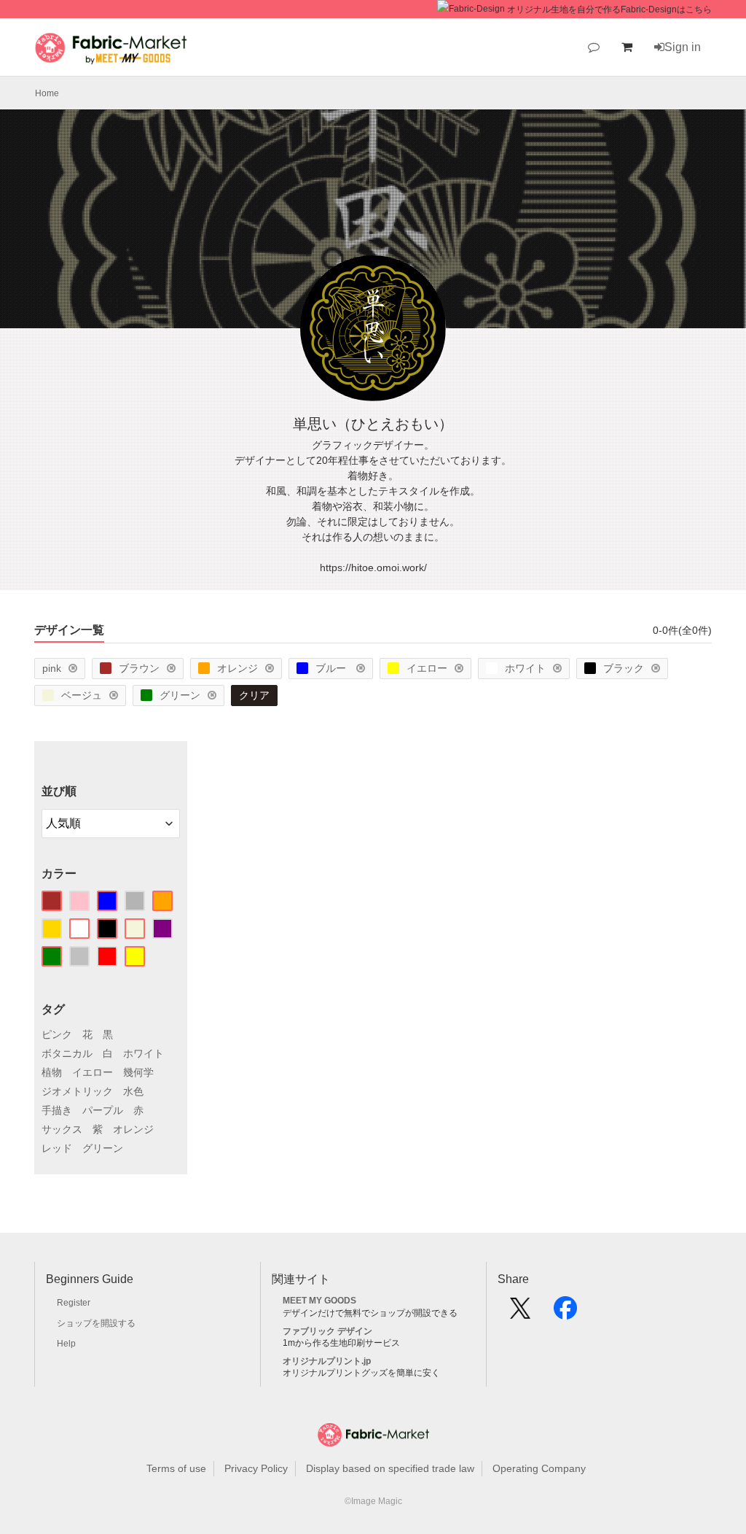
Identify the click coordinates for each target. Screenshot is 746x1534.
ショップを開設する (96, 1323)
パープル (102, 1110)
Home (47, 93)
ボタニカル (67, 1053)
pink (51, 668)
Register (73, 1303)
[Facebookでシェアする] (565, 1313)
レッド (57, 1148)
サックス (62, 1129)
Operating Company (539, 1468)
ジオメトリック (77, 1091)
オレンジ (237, 668)
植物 (52, 1072)
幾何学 (138, 1072)
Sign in (682, 47)
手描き (57, 1110)
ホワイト (525, 668)
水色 (133, 1091)
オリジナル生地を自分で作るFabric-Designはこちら (609, 9)
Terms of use (176, 1468)
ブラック (623, 668)
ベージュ (81, 695)
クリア (254, 695)
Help (66, 1344)
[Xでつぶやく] (520, 1313)
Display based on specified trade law (390, 1468)
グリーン (180, 695)
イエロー (427, 668)
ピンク (57, 1034)
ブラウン (139, 668)
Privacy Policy (256, 1468)
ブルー (332, 668)
